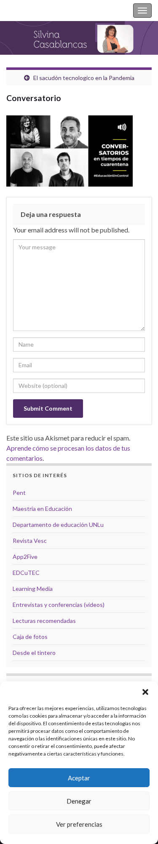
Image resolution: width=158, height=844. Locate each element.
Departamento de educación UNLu (58, 524)
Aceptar (79, 778)
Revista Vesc (30, 540)
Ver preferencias (79, 824)
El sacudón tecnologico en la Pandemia (83, 77)
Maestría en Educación (42, 508)
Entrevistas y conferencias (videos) (58, 604)
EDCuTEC (26, 572)
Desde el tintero (34, 652)
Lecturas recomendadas (44, 620)
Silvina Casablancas (34, 10)
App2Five (25, 556)
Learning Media (33, 588)
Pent (19, 492)
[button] (145, 692)
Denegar (79, 801)
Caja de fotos (30, 636)
